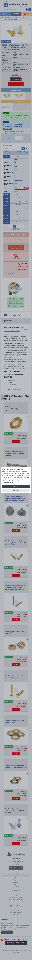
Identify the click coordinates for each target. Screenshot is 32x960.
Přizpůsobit (16, 490)
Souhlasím (16, 486)
